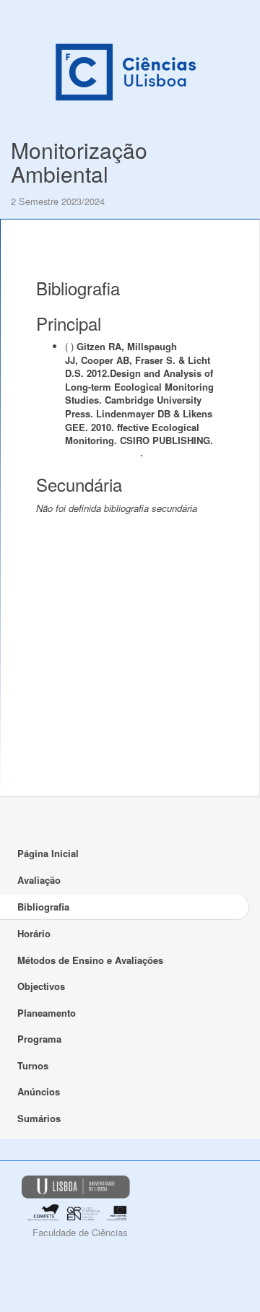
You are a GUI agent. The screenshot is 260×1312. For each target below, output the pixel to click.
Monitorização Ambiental (79, 161)
